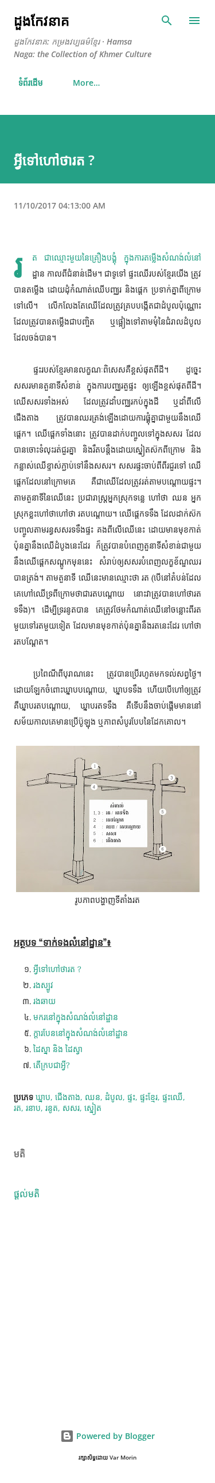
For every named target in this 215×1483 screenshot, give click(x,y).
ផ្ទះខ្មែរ (149, 1097)
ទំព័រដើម (28, 82)
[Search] (167, 20)
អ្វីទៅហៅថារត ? (57, 969)
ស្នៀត (92, 1107)
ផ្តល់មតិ (27, 1194)
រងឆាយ (44, 1001)
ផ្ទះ (131, 1097)
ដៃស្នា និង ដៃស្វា (58, 1049)
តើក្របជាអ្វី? (51, 1065)
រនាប (33, 1107)
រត (17, 1107)
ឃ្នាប (43, 1097)
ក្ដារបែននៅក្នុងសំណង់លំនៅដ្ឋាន (80, 1033)
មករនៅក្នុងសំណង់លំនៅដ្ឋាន (75, 1017)
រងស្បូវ (43, 985)
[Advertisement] (107, 1308)
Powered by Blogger (114, 1435)
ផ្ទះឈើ (172, 1097)
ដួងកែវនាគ (41, 20)
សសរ (71, 1107)
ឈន (92, 1097)
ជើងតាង (67, 1097)
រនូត (51, 1107)
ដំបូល (114, 1097)
